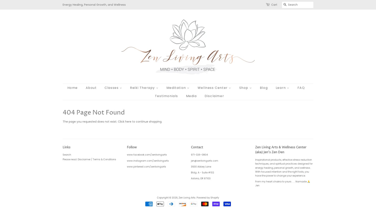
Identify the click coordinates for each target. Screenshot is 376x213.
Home (72, 88)
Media (191, 96)
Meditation (176, 88)
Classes (112, 88)
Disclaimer (214, 96)
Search (67, 154)
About (91, 88)
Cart (274, 5)
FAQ (301, 88)
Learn (281, 88)
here (128, 122)
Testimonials (166, 96)
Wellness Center (213, 88)
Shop (244, 88)
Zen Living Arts (187, 197)
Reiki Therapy (143, 88)
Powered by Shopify (208, 197)
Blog (264, 88)
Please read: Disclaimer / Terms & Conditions (89, 159)
